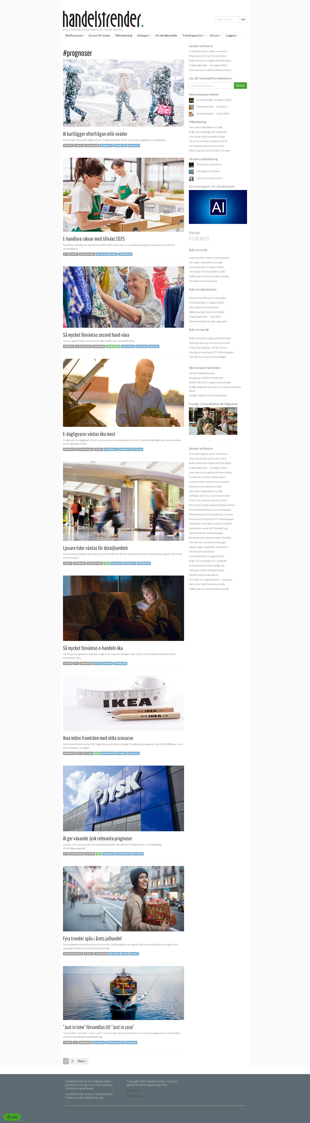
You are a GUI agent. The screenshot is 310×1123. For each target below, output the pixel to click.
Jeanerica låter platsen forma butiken (209, 257)
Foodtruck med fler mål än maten (207, 477)
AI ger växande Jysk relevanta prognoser (97, 838)
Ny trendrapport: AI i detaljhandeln (212, 186)
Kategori (143, 35)
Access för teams (99, 35)
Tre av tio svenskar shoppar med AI (208, 141)
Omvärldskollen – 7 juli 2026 (211, 106)
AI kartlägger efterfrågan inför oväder (95, 134)
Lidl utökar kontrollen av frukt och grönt (210, 523)
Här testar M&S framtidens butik (207, 136)
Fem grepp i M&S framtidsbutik (206, 377)
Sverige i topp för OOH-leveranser (208, 395)
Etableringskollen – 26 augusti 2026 (208, 65)
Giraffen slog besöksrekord (204, 574)
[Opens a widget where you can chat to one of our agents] (12, 1117)
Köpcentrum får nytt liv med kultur (208, 55)
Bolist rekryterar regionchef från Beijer (210, 60)
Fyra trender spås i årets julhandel (92, 938)
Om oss (214, 35)
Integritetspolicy (137, 1096)
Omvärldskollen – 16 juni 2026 (212, 113)
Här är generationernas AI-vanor (206, 145)
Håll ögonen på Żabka (208, 171)
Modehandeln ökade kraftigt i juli (206, 565)
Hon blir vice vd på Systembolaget (207, 356)
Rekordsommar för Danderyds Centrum (211, 514)
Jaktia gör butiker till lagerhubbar (206, 570)
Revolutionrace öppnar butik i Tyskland (210, 537)
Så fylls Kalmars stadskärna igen (206, 532)
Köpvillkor (133, 1090)
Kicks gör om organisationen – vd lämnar (210, 579)
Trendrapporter (192, 35)
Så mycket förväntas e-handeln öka (93, 648)
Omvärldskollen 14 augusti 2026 (213, 99)
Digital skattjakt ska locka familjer (207, 311)
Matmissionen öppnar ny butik (205, 486)
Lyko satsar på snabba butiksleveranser (210, 69)
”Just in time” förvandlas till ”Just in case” (98, 1027)
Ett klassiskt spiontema (209, 164)
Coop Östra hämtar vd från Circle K (208, 347)
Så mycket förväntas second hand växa (96, 335)
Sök (243, 19)
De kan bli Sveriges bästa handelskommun (212, 504)
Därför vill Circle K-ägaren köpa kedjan (210, 382)
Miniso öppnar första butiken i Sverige (209, 150)
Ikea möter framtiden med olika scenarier (98, 738)
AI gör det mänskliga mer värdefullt (208, 131)
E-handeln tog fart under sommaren (208, 51)
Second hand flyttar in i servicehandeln (210, 509)
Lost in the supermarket (209, 178)
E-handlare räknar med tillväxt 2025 (94, 239)
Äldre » (82, 1061)
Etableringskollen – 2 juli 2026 (205, 316)
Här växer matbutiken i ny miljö (205, 127)
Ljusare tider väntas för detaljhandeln (95, 548)
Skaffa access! (74, 35)
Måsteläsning (123, 35)
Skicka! (240, 85)
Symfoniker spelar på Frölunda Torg (208, 528)
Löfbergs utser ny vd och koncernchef (209, 342)
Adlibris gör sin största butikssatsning (209, 276)
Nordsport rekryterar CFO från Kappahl (211, 352)
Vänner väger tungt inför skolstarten (208, 546)
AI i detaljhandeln (166, 35)
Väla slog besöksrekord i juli (203, 307)
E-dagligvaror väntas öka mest (89, 434)
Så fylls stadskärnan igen (202, 373)
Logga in (231, 35)
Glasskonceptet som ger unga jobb (208, 321)
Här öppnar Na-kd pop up (203, 280)
